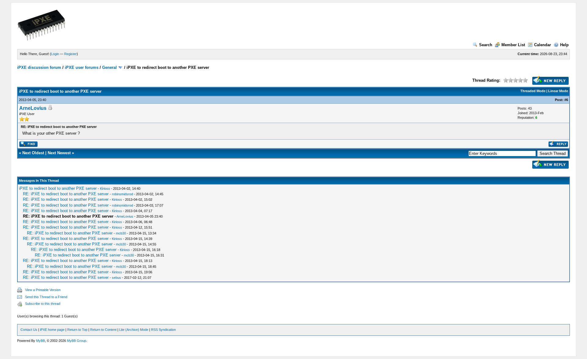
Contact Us (28, 329)
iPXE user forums (81, 67)
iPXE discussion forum (39, 67)
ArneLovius (32, 108)
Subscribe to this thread (42, 303)
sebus (116, 277)
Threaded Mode (532, 91)
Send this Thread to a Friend (46, 297)
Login (55, 54)
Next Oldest (33, 153)
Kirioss (105, 188)
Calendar (542, 45)
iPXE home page (52, 329)
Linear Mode (558, 91)
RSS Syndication (163, 329)
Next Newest (59, 153)
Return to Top (77, 329)
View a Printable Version (43, 290)
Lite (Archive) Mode (133, 329)
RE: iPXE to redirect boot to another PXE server (66, 194)
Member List (513, 45)
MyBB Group (76, 340)
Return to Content (103, 329)
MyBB (40, 340)
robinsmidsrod (122, 194)
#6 (566, 100)
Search (485, 45)
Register (70, 54)
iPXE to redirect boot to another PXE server (58, 188)
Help (564, 45)
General (109, 67)
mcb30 (121, 233)
